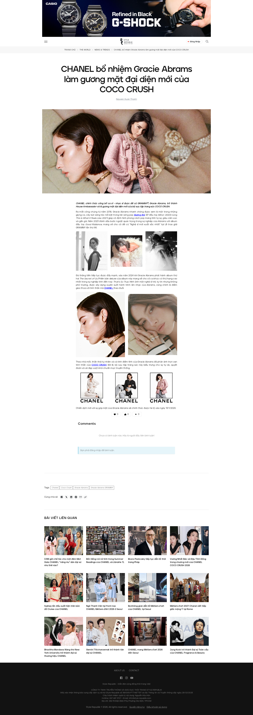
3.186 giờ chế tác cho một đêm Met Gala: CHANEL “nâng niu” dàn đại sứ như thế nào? (62, 562)
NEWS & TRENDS (102, 49)
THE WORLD (85, 49)
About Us (119, 670)
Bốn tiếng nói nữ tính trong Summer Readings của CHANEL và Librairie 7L (105, 560)
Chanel (55, 487)
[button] (45, 41)
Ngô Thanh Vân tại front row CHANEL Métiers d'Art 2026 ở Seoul (104, 607)
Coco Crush (66, 487)
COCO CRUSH (99, 364)
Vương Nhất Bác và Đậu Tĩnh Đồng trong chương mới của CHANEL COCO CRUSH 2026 (188, 562)
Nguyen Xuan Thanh (126, 99)
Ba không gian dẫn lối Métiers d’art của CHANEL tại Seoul (146, 607)
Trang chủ (70, 49)
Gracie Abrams (81, 487)
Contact (134, 670)
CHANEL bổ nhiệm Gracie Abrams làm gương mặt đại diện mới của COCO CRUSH (151, 49)
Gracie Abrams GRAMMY (102, 487)
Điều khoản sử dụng (157, 707)
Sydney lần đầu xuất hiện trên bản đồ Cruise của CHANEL (62, 607)
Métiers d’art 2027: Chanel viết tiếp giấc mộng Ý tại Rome (188, 607)
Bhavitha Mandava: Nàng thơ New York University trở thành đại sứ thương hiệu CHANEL (61, 653)
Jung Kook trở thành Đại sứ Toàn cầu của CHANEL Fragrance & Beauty (189, 651)
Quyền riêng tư (137, 707)
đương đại (139, 214)
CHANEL (109, 288)
